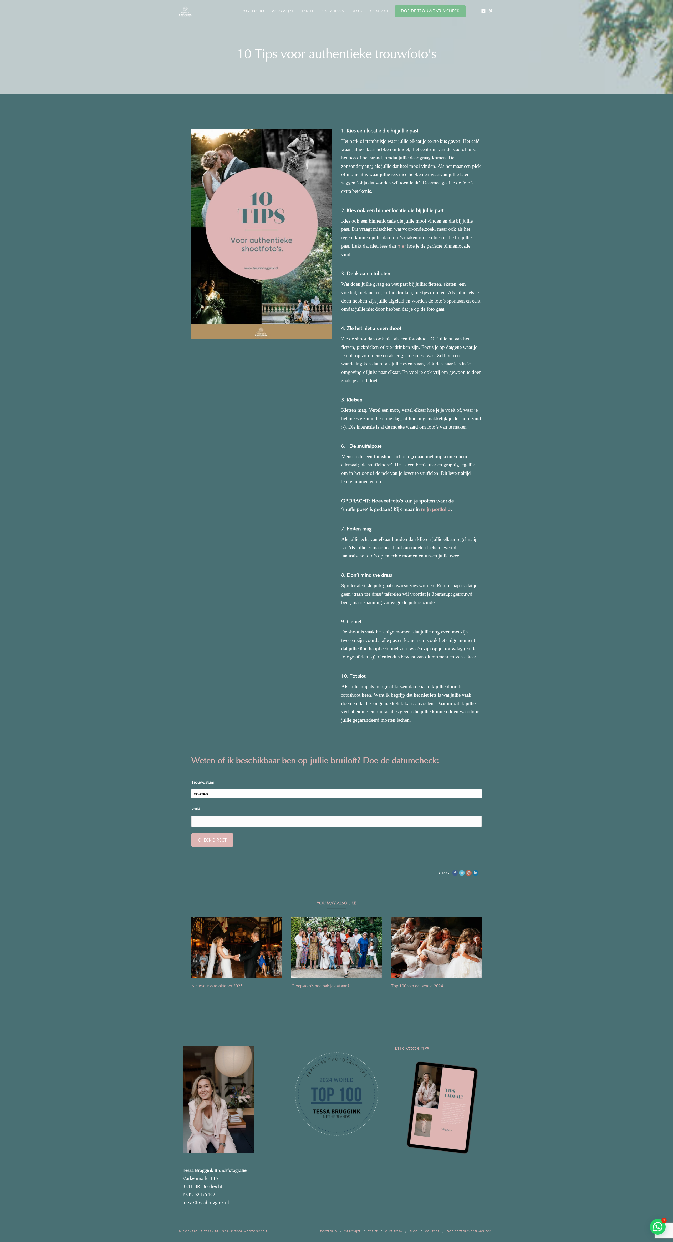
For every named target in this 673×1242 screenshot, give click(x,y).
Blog (357, 11)
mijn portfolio (436, 509)
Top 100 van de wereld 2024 (417, 986)
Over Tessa (333, 11)
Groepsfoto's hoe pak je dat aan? (320, 986)
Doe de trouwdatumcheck (430, 11)
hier (401, 246)
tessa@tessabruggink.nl (206, 1202)
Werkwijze (283, 11)
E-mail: (197, 808)
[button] (658, 1227)
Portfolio (253, 11)
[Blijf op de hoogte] (483, 11)
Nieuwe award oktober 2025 (217, 986)
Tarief (307, 11)
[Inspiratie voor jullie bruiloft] (490, 11)
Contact (379, 11)
